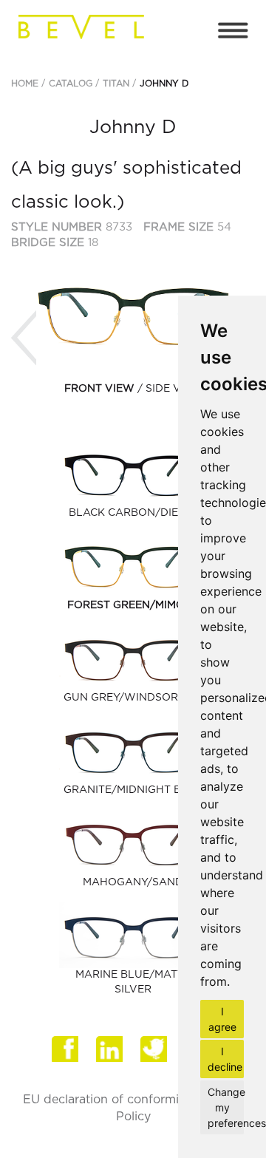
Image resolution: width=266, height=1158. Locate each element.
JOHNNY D (164, 83)
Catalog (70, 83)
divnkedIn (111, 1054)
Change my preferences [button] (226, 1107)
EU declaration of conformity (106, 1100)
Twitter (155, 1054)
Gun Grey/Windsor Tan (133, 697)
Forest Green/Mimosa (133, 605)
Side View (174, 389)
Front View (99, 389)
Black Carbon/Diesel (133, 513)
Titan (116, 83)
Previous (23, 338)
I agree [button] (222, 1019)
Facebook (66, 1054)
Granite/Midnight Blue (133, 790)
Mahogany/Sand (133, 882)
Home (24, 83)
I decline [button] (225, 1059)
